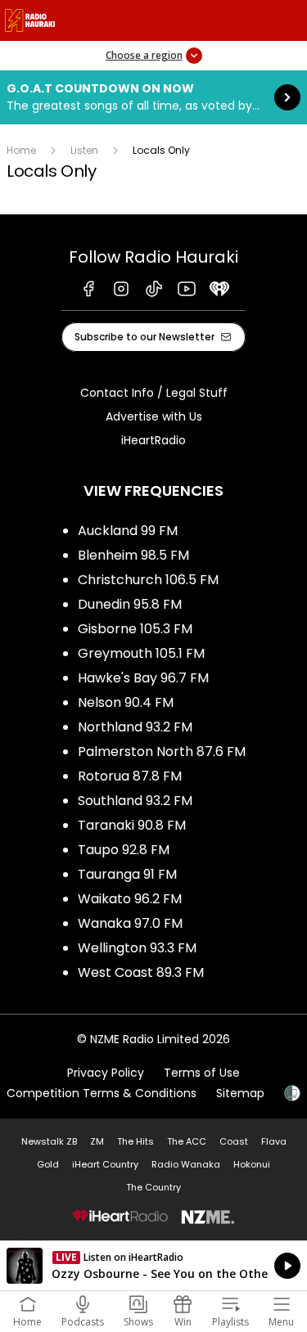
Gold (48, 1164)
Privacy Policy (105, 1072)
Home (21, 150)
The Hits (135, 1141)
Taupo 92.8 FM (123, 849)
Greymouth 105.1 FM (141, 653)
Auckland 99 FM (128, 530)
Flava (274, 1141)
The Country (153, 1187)
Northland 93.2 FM (135, 727)
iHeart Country (105, 1164)
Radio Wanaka (185, 1164)
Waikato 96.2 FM (130, 898)
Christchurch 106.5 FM (148, 579)
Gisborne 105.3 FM (135, 628)
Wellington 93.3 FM (137, 947)
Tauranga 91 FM (127, 874)
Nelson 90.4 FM (126, 702)
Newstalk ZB (49, 1141)
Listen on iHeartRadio (153, 1265)
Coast (233, 1141)
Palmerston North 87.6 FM (162, 751)
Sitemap (240, 1093)
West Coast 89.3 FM (141, 972)
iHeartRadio (153, 440)
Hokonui (251, 1164)
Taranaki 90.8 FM (132, 825)
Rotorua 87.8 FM (130, 776)
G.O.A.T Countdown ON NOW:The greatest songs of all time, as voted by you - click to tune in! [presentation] (153, 97)
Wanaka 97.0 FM (130, 923)
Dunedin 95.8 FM (130, 604)
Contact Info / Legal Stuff (154, 393)
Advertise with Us (154, 416)
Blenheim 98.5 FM (133, 555)
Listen (84, 150)
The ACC (186, 1141)
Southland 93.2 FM (135, 800)
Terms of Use (202, 1072)
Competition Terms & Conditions (101, 1093)
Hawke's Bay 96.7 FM (143, 677)
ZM (97, 1141)
